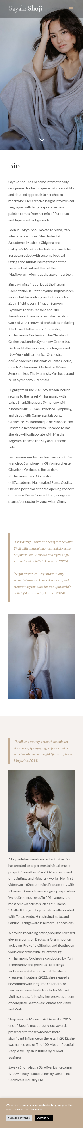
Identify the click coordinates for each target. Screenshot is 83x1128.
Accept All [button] (43, 1118)
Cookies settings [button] (19, 1118)
